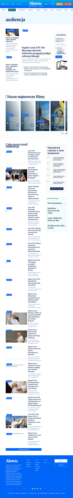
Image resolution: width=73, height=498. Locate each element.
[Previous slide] (63, 133)
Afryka (8, 261)
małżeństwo (25, 115)
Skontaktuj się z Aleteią (54, 493)
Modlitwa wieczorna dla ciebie (53, 210)
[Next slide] (66, 133)
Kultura (51, 10)
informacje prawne (32, 493)
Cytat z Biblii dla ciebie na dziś (54, 219)
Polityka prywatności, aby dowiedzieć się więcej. (61, 52)
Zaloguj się (53, 4)
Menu (4, 10)
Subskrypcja (37, 466)
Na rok (45, 462)
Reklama (37, 470)
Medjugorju (9, 115)
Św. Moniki (41, 6)
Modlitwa (11, 10)
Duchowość (30, 10)
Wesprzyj (67, 4)
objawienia (54, 115)
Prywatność (62, 493)
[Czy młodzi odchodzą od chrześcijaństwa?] (42, 116)
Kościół (66, 10)
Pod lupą (45, 10)
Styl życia (38, 10)
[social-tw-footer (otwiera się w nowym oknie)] (37, 489)
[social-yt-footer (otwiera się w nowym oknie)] (32, 489)
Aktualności (59, 10)
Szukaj (19, 4)
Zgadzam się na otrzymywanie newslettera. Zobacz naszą (61, 50)
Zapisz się (59, 57)
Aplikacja (37, 464)
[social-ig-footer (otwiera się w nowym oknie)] (40, 489)
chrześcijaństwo (40, 121)
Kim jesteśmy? (24, 493)
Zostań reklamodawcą (43, 493)
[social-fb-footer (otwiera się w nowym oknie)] (35, 489)
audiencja (25, 30)
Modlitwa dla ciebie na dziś (56, 227)
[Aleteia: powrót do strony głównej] (35, 3)
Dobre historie (22, 10)
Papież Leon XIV (10, 30)
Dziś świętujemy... (54, 203)
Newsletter (37, 462)
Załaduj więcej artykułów (23, 449)
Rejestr (58, 4)
